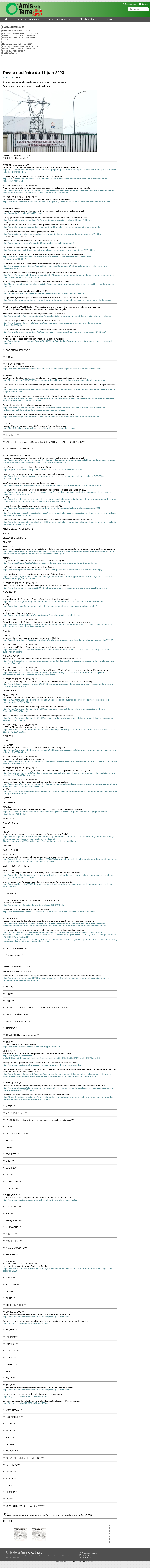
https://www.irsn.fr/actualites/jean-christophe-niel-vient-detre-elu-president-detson (40, 1200)
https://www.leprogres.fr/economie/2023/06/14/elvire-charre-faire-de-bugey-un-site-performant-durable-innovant (55, 588)
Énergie (108, 19)
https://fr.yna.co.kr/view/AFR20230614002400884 (26, 1403)
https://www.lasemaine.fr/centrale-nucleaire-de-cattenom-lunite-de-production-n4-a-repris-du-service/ (50, 606)
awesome (90, 1561)
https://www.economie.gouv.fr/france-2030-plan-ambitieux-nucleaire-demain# (38, 243)
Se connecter (130, 4)
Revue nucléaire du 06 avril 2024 (17, 30)
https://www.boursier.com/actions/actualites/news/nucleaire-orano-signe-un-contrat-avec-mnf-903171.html (52, 368)
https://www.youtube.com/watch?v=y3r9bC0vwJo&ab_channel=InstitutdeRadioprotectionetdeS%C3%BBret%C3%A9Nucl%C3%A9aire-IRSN (52, 1057)
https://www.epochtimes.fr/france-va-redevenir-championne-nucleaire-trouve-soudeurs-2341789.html (49, 250)
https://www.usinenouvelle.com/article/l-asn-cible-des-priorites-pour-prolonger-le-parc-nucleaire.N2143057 (52, 234)
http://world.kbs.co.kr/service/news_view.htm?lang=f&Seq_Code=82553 (36, 1389)
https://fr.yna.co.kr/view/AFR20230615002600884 (26, 1396)
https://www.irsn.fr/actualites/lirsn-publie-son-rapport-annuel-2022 (33, 1046)
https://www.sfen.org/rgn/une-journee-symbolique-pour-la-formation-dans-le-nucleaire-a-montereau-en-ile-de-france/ (57, 300)
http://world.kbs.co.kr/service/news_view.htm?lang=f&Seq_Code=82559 (36, 1316)
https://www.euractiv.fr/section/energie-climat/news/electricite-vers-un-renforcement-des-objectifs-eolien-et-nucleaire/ (57, 316)
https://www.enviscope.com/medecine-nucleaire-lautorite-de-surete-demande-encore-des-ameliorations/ (51, 416)
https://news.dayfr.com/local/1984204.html (22, 213)
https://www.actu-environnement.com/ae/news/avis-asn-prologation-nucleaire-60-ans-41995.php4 (48, 220)
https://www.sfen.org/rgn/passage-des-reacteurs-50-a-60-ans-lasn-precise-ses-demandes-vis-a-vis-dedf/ (51, 227)
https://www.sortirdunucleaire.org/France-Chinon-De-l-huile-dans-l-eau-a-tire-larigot (41, 615)
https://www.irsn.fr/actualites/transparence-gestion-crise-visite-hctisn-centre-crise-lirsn (42, 1065)
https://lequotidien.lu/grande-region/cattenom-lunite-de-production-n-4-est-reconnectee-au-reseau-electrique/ (53, 601)
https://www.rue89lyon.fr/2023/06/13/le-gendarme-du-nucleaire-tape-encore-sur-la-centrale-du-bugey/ (50, 563)
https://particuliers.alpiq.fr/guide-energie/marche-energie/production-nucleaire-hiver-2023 (44, 293)
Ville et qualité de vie (59, 19)
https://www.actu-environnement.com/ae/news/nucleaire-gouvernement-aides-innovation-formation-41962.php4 (54, 332)
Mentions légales (89, 1553)
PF (20, 77)
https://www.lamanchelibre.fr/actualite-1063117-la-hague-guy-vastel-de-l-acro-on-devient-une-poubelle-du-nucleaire (56, 201)
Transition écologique (28, 19)
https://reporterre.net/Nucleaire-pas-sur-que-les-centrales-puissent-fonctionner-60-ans (43, 469)
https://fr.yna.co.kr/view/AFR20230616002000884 (26, 1323)
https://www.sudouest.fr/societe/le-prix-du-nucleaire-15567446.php (33, 905)
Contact (145, 4)
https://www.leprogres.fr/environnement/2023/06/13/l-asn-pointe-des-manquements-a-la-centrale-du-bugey (52, 569)
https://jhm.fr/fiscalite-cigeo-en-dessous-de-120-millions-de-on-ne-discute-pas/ (39, 428)
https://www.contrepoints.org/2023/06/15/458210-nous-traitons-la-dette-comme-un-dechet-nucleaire (49, 912)
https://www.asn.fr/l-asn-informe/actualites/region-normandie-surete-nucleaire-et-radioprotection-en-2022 (51, 508)
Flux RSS (86, 1557)
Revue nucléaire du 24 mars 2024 (17, 44)
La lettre (85, 1555)
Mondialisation (87, 19)
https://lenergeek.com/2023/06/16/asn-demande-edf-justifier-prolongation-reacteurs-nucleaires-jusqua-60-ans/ (54, 380)
